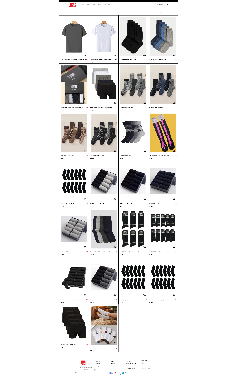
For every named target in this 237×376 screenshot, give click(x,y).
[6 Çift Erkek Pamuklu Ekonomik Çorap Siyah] (133, 229)
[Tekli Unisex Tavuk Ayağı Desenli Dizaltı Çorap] (163, 133)
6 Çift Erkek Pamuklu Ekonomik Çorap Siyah (129, 251)
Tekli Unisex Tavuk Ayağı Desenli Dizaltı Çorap (159, 155)
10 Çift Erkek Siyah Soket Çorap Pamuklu (69, 299)
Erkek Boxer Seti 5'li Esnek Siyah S (68, 344)
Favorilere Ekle (87, 59)
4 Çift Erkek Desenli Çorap (125, 155)
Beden (75, 12)
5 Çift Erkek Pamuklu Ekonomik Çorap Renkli (100, 251)
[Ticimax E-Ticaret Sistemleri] (118, 375)
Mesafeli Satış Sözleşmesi (131, 363)
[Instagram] (142, 363)
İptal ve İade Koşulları (130, 366)
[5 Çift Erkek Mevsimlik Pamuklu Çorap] (133, 36)
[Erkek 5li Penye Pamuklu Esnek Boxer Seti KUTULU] (74, 84)
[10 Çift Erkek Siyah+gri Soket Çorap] (104, 181)
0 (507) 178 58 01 (147, 368)
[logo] (85, 363)
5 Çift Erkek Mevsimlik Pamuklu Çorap (128, 59)
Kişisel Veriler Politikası (130, 368)
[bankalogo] (118, 373)
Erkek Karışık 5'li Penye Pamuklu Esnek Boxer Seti (101, 107)
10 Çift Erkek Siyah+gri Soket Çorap (98, 203)
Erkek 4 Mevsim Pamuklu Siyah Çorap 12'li (158, 299)
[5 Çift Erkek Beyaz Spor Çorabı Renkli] (104, 325)
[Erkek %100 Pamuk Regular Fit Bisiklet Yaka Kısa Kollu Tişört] (74, 36)
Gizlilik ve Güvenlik (129, 365)
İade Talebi (113, 366)
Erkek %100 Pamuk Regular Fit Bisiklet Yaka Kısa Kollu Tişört (74, 59)
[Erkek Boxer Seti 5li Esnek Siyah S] (74, 323)
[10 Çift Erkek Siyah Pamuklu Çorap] (74, 181)
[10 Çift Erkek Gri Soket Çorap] (74, 229)
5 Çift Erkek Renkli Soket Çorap (126, 107)
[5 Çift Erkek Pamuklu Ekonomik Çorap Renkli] (104, 229)
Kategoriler (63, 12)
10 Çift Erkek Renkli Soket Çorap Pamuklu (99, 299)
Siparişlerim (113, 363)
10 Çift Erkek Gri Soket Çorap (67, 251)
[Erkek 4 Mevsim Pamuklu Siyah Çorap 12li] (163, 277)
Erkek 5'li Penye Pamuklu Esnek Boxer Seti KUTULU (72, 107)
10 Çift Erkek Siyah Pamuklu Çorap (68, 203)
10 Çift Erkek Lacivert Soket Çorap (156, 203)
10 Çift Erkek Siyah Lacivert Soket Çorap (128, 203)
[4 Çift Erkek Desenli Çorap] (133, 133)
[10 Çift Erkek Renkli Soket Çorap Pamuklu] (104, 277)
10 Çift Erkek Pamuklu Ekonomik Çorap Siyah (159, 251)
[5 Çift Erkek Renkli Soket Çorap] (133, 84)
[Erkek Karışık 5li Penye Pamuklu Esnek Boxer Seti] (104, 84)
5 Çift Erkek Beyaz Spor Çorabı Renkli (98, 348)
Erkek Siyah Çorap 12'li (125, 299)
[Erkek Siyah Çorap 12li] (133, 277)
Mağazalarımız (98, 366)
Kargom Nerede (113, 365)
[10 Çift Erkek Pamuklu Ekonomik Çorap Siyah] (163, 229)
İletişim (97, 365)
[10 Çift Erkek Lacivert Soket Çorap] (163, 181)
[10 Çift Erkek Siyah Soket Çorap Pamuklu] (74, 277)
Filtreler (70, 12)
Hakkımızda (98, 363)
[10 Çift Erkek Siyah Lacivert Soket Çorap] (133, 181)
